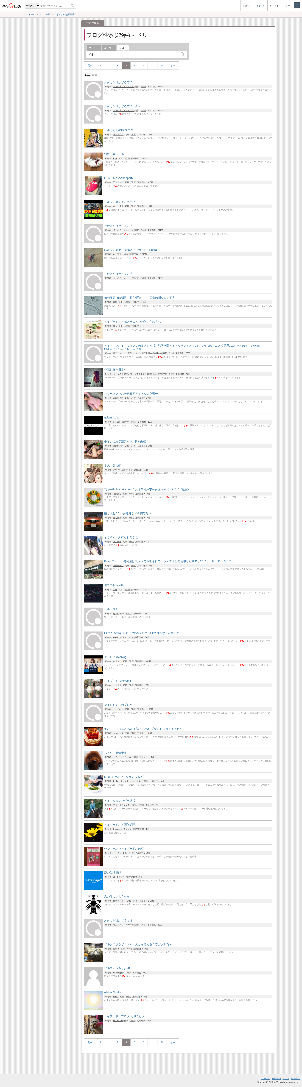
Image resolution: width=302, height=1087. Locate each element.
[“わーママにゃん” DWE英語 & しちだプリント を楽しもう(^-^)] (93, 745)
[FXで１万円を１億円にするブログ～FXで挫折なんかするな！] (93, 649)
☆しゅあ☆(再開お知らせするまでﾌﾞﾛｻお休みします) (137, 374)
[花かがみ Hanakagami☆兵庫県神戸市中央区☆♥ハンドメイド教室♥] (93, 506)
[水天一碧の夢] (93, 482)
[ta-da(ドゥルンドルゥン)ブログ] (93, 793)
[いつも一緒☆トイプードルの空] (93, 865)
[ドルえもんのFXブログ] (93, 146)
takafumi (117, 637)
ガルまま (117, 685)
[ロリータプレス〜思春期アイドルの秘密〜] (93, 410)
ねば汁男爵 (118, 398)
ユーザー (109, 47)
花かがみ (117, 494)
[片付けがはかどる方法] (93, 98)
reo (114, 254)
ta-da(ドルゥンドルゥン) (124, 781)
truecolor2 (117, 829)
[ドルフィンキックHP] (93, 984)
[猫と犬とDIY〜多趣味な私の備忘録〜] (93, 529)
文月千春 (117, 541)
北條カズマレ (119, 901)
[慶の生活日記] (93, 889)
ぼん (115, 326)
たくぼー (117, 517)
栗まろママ (118, 182)
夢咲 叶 (116, 470)
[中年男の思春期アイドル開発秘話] (93, 458)
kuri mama (118, 1020)
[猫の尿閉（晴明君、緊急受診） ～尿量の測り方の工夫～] (93, 314)
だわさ (116, 949)
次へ (173, 65)
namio (116, 973)
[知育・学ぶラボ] (93, 170)
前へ (90, 65)
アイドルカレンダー (122, 805)
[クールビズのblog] (93, 673)
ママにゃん (118, 733)
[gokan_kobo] (93, 434)
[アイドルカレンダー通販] (93, 817)
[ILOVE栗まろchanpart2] (93, 194)
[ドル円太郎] (93, 625)
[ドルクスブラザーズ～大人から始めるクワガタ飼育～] (93, 961)
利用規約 (276, 1078)
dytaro (116, 613)
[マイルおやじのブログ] (93, 721)
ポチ (115, 589)
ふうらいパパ (119, 757)
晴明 (115, 302)
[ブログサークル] (11, 5)
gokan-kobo (118, 422)
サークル (94, 47)
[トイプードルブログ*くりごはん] (93, 1032)
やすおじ (117, 661)
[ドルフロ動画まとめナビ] (93, 218)
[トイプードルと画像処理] (93, 841)
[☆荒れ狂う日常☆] (93, 386)
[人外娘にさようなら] (93, 913)
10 (162, 65)
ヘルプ (285, 1078)
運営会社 (295, 1078)
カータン (117, 853)
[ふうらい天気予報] (93, 769)
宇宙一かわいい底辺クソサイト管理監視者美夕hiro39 (137, 353)
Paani (115, 996)
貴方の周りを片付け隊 (123, 86)
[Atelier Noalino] (93, 1008)
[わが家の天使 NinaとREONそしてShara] (93, 266)
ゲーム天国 (118, 206)
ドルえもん (118, 134)
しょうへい (118, 709)
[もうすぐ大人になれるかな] (93, 553)
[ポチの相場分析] (93, 601)
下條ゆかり (118, 565)
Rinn (115, 158)
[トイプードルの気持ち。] (93, 697)
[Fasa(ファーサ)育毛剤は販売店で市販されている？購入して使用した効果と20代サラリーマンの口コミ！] (93, 577)
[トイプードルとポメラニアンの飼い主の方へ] (93, 338)
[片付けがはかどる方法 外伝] (93, 122)
